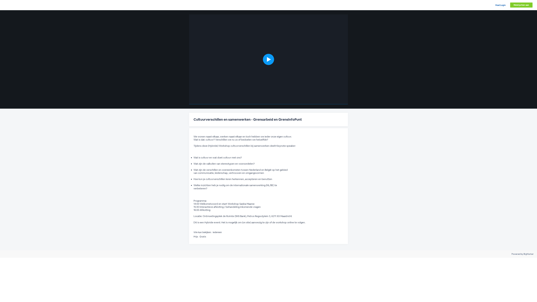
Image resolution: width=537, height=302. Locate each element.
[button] (268, 59)
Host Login (500, 5)
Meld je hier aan (521, 5)
